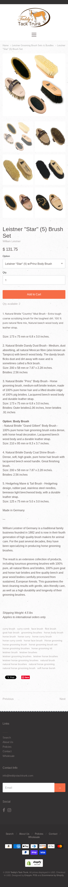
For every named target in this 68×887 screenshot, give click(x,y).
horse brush (9, 636)
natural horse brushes (15, 664)
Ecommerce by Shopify (52, 875)
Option (6, 256)
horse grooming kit (42, 648)
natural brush (47, 660)
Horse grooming (53, 640)
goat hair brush (11, 632)
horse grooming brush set (43, 644)
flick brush (50, 628)
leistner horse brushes (45, 656)
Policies (7, 746)
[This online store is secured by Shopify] (34, 866)
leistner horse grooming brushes (20, 660)
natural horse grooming (42, 664)
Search (7, 737)
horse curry (24, 636)
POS (35, 875)
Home (6, 45)
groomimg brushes (31, 632)
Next (62, 698)
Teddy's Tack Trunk (19, 872)
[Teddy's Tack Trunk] (34, 25)
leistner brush (10, 652)
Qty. (5, 272)
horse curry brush (42, 636)
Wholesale (8, 755)
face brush (37, 628)
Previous (8, 698)
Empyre (28, 875)
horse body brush (53, 632)
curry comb (23, 628)
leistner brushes (28, 652)
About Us (8, 742)
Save (27, 677)
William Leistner (12, 241)
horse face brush (33, 640)
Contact (7, 751)
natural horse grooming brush (19, 668)
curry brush (9, 628)
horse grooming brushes (16, 648)
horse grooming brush (15, 644)
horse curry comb (12, 640)
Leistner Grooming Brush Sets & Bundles (33, 45)
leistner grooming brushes (17, 656)
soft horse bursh (46, 668)
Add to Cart (34, 294)
